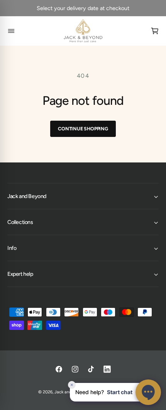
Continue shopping (83, 129)
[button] (83, 196)
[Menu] (11, 31)
